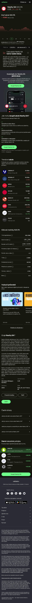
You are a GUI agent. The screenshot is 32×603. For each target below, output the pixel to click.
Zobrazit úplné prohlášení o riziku (16, 572)
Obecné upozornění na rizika (7, 578)
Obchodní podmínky (5, 572)
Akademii (8, 152)
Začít (6, 401)
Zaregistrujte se (4, 42)
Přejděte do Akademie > (16, 327)
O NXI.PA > (12, 47)
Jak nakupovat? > (22, 47)
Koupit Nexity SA (16, 86)
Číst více (5, 322)
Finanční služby (9, 395)
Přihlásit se (23, 2)
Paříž (22, 395)
